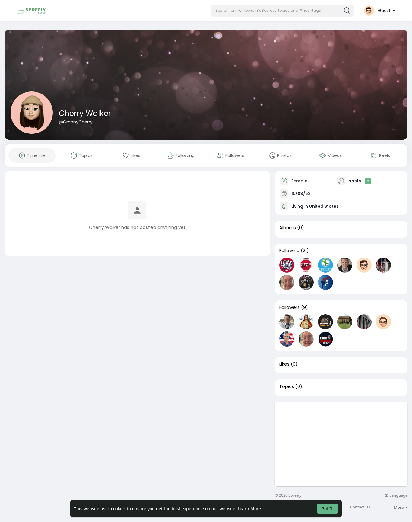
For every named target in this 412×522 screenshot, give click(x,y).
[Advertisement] (341, 444)
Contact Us (360, 507)
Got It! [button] (327, 508)
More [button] (399, 507)
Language (397, 495)
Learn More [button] (249, 508)
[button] (282, 11)
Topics (286, 386)
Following (289, 250)
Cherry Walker (85, 113)
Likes (284, 364)
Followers (289, 307)
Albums (287, 227)
